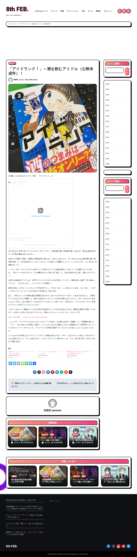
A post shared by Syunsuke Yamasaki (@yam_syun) (38, 245)
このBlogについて (41, 11)
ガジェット (108, 11)
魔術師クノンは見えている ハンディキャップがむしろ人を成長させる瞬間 (24, 533)
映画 (62, 11)
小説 (83, 11)
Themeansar (84, 554)
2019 (107, 121)
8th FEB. (17, 9)
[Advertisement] (68, 44)
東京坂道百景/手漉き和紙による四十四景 (21, 480)
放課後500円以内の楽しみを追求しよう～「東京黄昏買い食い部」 (80, 353)
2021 (107, 111)
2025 (107, 89)
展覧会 (98, 11)
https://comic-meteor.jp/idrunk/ (36, 317)
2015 (107, 137)
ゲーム (90, 11)
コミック (54, 11)
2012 (107, 153)
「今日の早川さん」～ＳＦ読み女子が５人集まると (73, 383)
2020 (107, 116)
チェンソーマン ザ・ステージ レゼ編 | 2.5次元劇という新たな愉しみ (52, 440)
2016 (107, 132)
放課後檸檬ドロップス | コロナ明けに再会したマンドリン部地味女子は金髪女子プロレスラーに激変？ (53, 483)
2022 (107, 105)
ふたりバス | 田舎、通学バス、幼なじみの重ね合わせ (83, 439)
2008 (107, 164)
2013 (107, 148)
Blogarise (73, 554)
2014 (107, 143)
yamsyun (21, 80)
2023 (107, 100)
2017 (107, 127)
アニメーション (73, 11)
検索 (117, 63)
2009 (107, 159)
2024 (107, 95)
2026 (107, 84)
